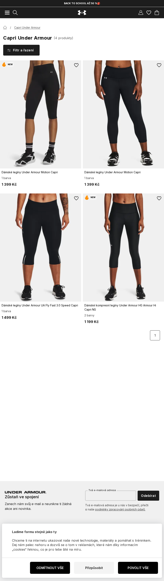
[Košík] (156, 12)
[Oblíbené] (148, 12)
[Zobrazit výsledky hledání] (15, 12)
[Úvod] (5, 27)
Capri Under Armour (27, 27)
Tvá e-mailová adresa (102, 490)
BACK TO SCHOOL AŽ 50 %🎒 (82, 3)
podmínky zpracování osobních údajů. (120, 509)
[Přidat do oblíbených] (76, 65)
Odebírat (148, 496)
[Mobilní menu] (7, 12)
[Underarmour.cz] (82, 12)
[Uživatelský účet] (140, 12)
